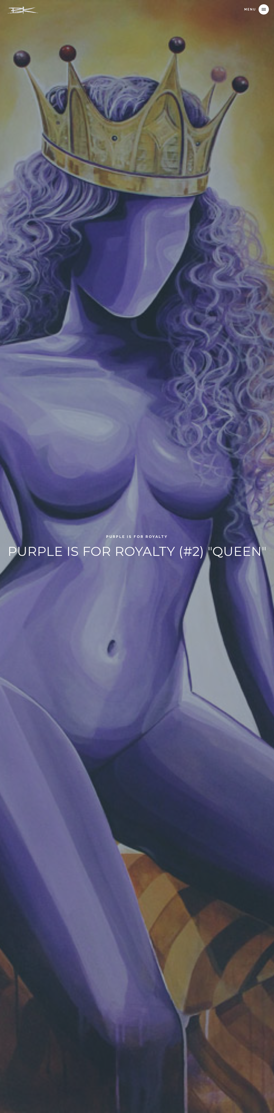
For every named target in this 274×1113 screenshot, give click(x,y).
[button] (264, 9)
